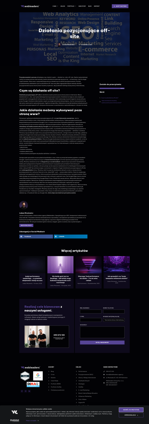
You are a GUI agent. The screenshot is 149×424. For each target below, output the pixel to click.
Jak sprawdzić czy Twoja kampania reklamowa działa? (117, 277)
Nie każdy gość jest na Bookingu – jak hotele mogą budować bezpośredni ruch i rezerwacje (60, 279)
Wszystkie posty (26, 225)
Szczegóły (83, 325)
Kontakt (97, 6)
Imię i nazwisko (84, 308)
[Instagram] (25, 391)
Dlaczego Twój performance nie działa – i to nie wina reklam (88, 278)
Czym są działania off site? (109, 98)
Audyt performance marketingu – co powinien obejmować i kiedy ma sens (32, 278)
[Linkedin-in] (29, 391)
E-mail (82, 316)
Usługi (62, 6)
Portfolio (70, 6)
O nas (54, 6)
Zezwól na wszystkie (131, 410)
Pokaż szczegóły (31, 420)
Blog (89, 6)
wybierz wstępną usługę (111, 316)
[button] (36, 236)
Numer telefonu (108, 308)
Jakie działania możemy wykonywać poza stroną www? (111, 101)
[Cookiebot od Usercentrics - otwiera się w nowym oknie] (14, 420)
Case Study (82, 6)
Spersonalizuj (130, 415)
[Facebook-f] (22, 391)
